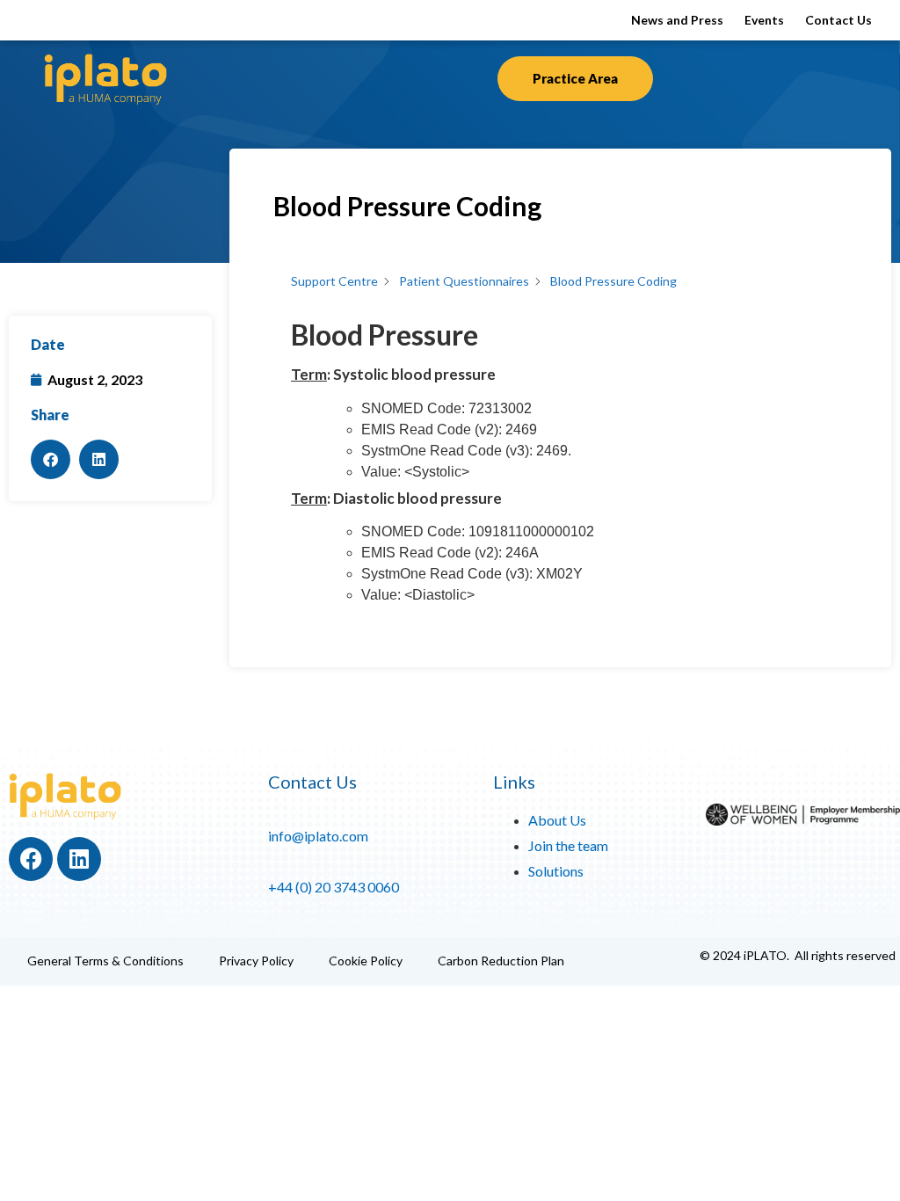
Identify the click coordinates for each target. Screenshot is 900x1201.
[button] (50, 459)
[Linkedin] (79, 859)
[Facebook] (31, 859)
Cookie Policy (366, 960)
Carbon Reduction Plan (501, 960)
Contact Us (838, 19)
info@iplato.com (318, 835)
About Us (557, 820)
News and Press (677, 19)
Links (514, 781)
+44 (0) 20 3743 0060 (333, 886)
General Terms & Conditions (105, 960)
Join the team (568, 845)
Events (764, 19)
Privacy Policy (256, 960)
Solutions (556, 871)
